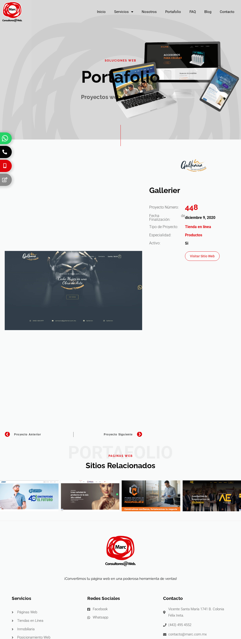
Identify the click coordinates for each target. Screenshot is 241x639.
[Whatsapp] (4, 138)
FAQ (192, 12)
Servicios (121, 12)
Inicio (101, 12)
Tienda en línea (198, 227)
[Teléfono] (4, 152)
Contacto (227, 12)
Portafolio (173, 12)
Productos (193, 235)
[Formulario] (4, 179)
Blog (207, 12)
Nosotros (149, 12)
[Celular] (4, 166)
